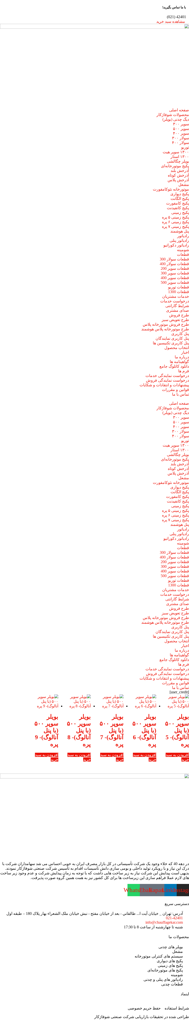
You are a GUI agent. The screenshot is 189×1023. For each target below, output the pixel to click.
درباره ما (182, 357)
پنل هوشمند (179, 231)
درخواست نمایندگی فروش (167, 380)
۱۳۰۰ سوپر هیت (176, 152)
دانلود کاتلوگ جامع (174, 366)
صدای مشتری (177, 310)
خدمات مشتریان (175, 296)
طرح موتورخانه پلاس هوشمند (165, 329)
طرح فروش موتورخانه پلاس (166, 324)
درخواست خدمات (174, 301)
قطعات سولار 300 (174, 259)
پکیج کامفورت (177, 203)
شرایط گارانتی (177, 306)
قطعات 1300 (178, 292)
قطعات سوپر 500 (175, 282)
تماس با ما (180, 394)
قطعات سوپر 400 (175, 278)
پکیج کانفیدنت (178, 208)
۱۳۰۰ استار (180, 157)
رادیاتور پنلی (179, 240)
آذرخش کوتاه (178, 175)
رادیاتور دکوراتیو (176, 245)
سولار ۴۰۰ (180, 143)
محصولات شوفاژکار (173, 115)
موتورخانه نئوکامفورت (171, 189)
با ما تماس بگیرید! (174, 7)
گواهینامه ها (179, 362)
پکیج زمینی (180, 212)
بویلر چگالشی (178, 161)
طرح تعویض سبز (175, 320)
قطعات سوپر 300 (175, 273)
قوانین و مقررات (175, 390)
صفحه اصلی (179, 110)
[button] (94, 399)
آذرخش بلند (180, 170)
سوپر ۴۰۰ (181, 133)
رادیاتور (183, 236)
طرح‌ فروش (179, 315)
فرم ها (183, 371)
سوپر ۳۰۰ (181, 124)
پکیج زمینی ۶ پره (175, 222)
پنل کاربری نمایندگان (172, 338)
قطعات (183, 254)
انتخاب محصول (176, 348)
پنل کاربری (180, 334)
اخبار (185, 352)
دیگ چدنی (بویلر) (175, 119)
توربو (185, 147)
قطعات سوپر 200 (175, 268)
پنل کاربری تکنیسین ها (171, 343)
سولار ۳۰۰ (180, 138)
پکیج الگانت (180, 198)
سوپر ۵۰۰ (181, 129)
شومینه (183, 250)
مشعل (183, 184)
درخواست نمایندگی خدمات (167, 376)
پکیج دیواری (179, 194)
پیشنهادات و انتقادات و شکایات (164, 385)
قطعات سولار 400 (174, 264)
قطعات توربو (178, 287)
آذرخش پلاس (178, 180)
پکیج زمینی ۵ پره (175, 217)
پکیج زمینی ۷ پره (175, 226)
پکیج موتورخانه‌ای (175, 166)
